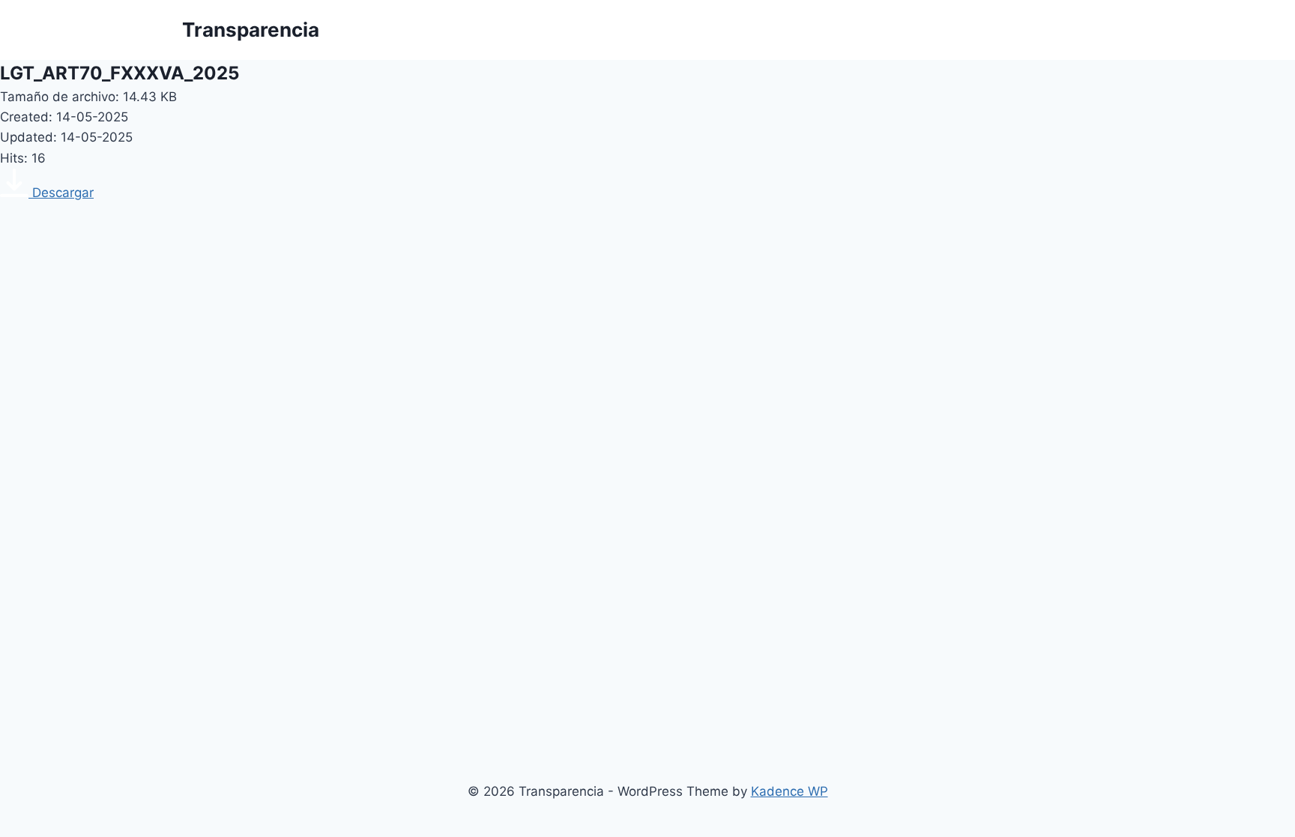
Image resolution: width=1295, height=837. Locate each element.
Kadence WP (789, 791)
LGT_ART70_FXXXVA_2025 (119, 73)
